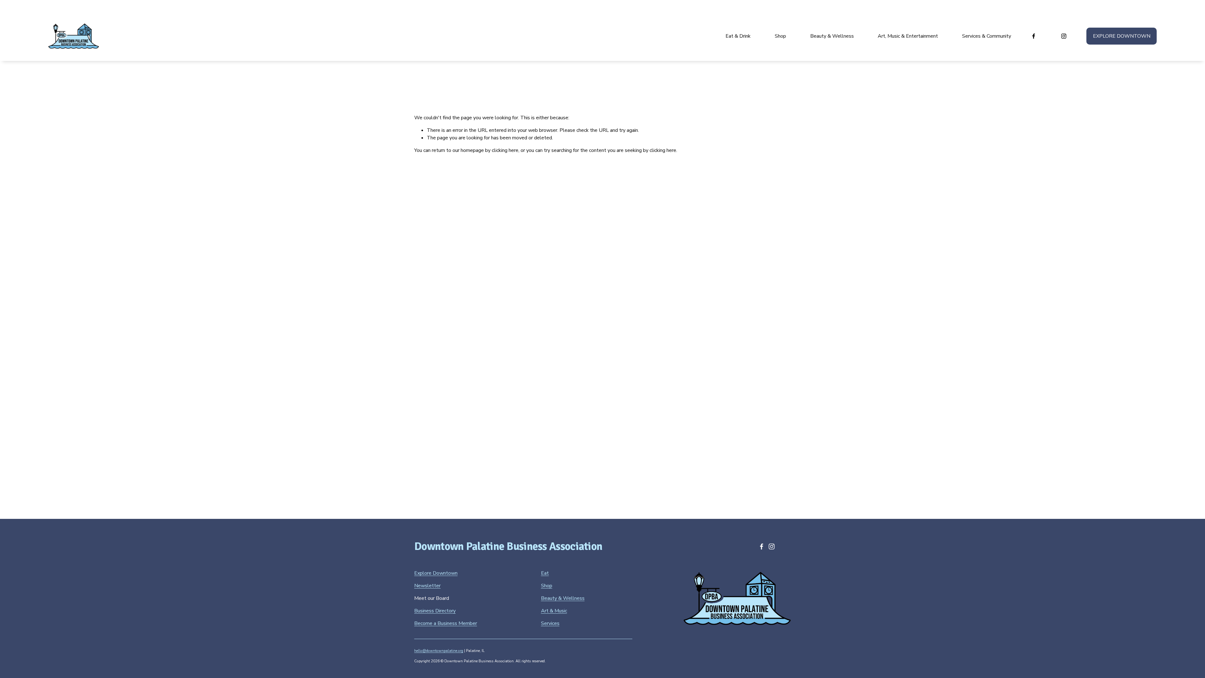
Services (550, 623)
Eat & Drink (738, 36)
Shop (780, 36)
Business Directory (435, 610)
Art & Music (554, 610)
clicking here (505, 150)
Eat (545, 573)
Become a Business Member (445, 623)
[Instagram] (1064, 36)
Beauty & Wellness (832, 36)
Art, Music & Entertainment (908, 36)
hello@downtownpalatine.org (438, 650)
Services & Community (986, 36)
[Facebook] (1034, 36)
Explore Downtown (1121, 36)
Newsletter (427, 585)
